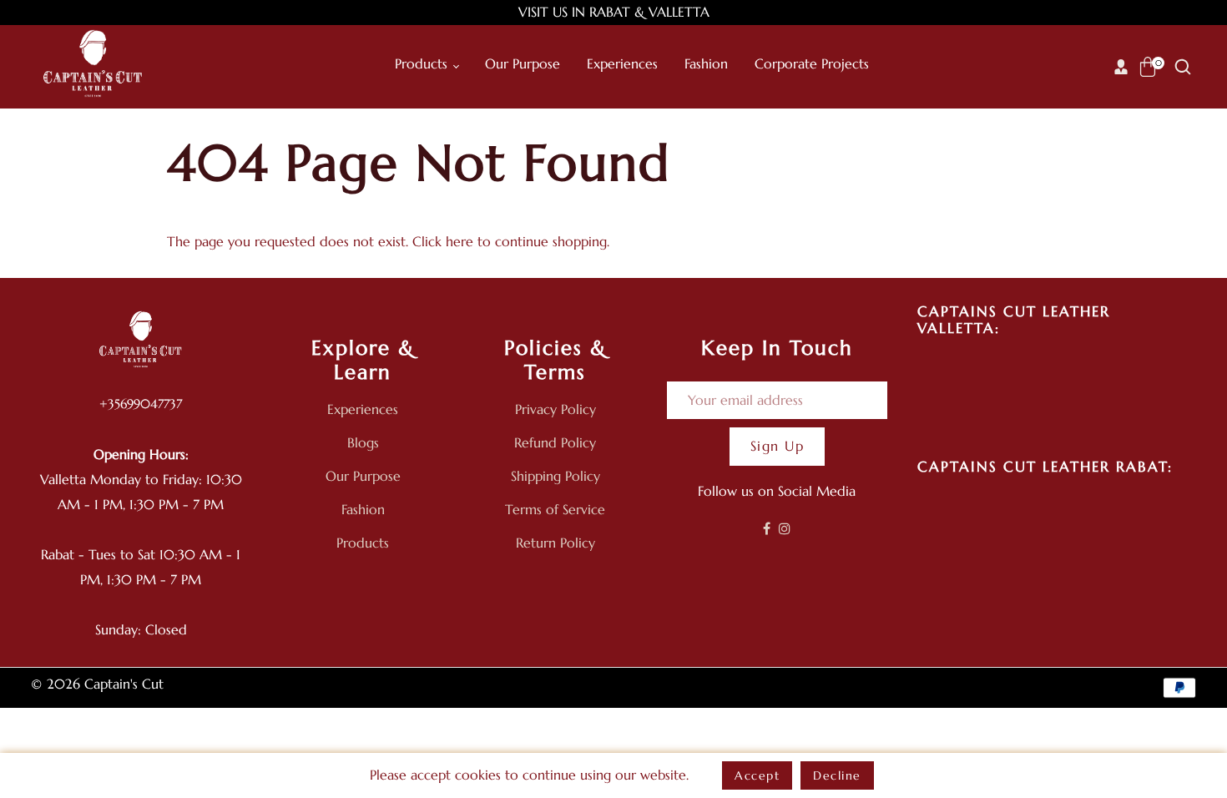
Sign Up (777, 445)
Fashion (363, 509)
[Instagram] (784, 528)
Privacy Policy (555, 409)
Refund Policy (555, 442)
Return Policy (555, 542)
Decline (837, 775)
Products (362, 542)
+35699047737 (140, 404)
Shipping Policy (555, 475)
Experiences (362, 409)
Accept (757, 775)
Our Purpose (363, 475)
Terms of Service (555, 509)
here (459, 241)
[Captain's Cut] (93, 65)
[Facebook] (766, 528)
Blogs (363, 442)
